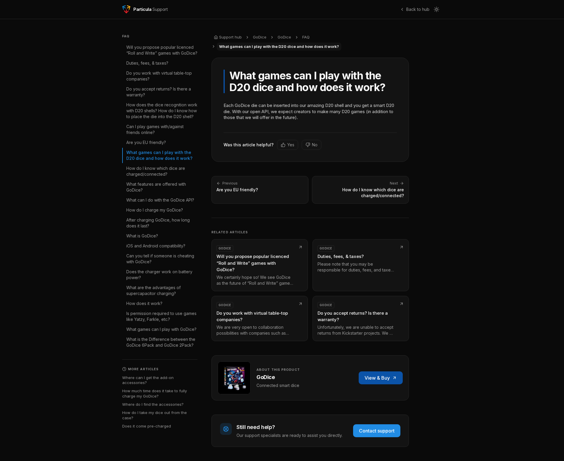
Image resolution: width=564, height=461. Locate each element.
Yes (290, 144)
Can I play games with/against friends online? (155, 129)
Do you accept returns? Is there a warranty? (158, 91)
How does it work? (144, 303)
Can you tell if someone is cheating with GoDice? (160, 258)
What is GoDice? (142, 235)
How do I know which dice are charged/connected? (155, 171)
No (315, 144)
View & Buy (377, 378)
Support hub (230, 37)
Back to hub (417, 9)
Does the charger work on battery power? (159, 274)
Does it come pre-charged (146, 426)
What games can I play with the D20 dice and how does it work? (159, 155)
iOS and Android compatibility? (155, 245)
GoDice (259, 37)
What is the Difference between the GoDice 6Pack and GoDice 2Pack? (160, 342)
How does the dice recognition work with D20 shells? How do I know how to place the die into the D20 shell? (161, 110)
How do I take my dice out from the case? (154, 415)
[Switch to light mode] (436, 9)
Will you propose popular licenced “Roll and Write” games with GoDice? (161, 50)
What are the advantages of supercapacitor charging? (153, 290)
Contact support (377, 431)
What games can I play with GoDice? (161, 329)
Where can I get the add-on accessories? (148, 380)
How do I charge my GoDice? (154, 209)
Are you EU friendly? (146, 142)
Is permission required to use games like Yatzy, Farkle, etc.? (161, 316)
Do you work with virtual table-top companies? (159, 76)
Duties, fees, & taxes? (147, 63)
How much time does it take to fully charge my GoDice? (154, 393)
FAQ (306, 37)
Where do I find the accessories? (153, 404)
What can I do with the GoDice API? (160, 199)
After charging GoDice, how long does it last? (158, 222)
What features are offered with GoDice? (156, 187)
